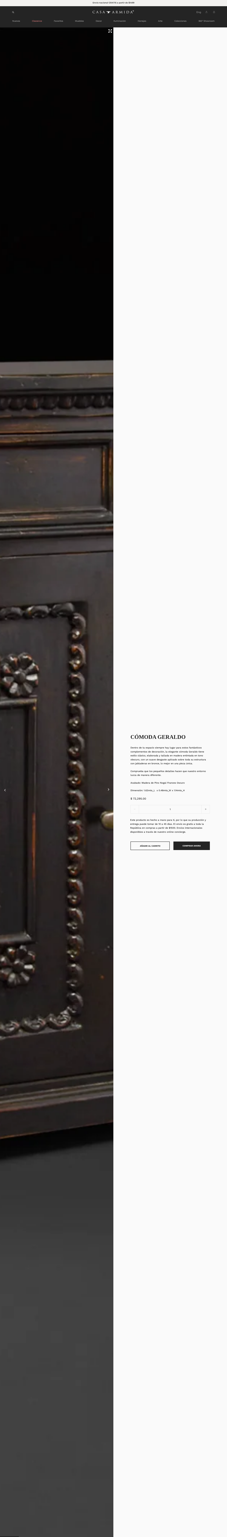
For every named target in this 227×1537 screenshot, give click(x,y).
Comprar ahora (192, 846)
